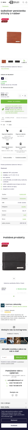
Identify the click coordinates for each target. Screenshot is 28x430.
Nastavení (14, 420)
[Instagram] (16, 395)
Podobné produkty (21, 157)
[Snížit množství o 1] (20, 95)
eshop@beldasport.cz (15, 380)
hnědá (24, 219)
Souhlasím (14, 425)
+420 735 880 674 (15, 383)
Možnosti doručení (8, 87)
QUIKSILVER (8, 121)
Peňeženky (23, 198)
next (27, 264)
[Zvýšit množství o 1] (25, 95)
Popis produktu (7, 157)
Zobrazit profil (13, 333)
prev (1, 264)
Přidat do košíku (14, 101)
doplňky (24, 206)
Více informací (5, 68)
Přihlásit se (20, 357)
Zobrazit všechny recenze (20, 306)
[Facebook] (13, 395)
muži (24, 215)
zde (11, 416)
